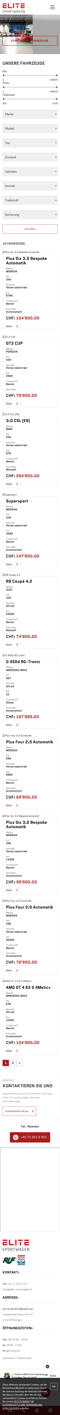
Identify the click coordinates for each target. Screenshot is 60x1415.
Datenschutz (24, 1357)
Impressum (9, 1357)
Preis (5, 83)
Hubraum (8, 94)
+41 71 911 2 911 (34, 1137)
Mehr (9, 326)
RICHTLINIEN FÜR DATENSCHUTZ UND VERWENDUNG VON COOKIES (22, 1405)
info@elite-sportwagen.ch (17, 1289)
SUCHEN (30, 228)
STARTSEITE (19, 40)
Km (4, 71)
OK (54, 1386)
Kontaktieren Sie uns (17, 1111)
